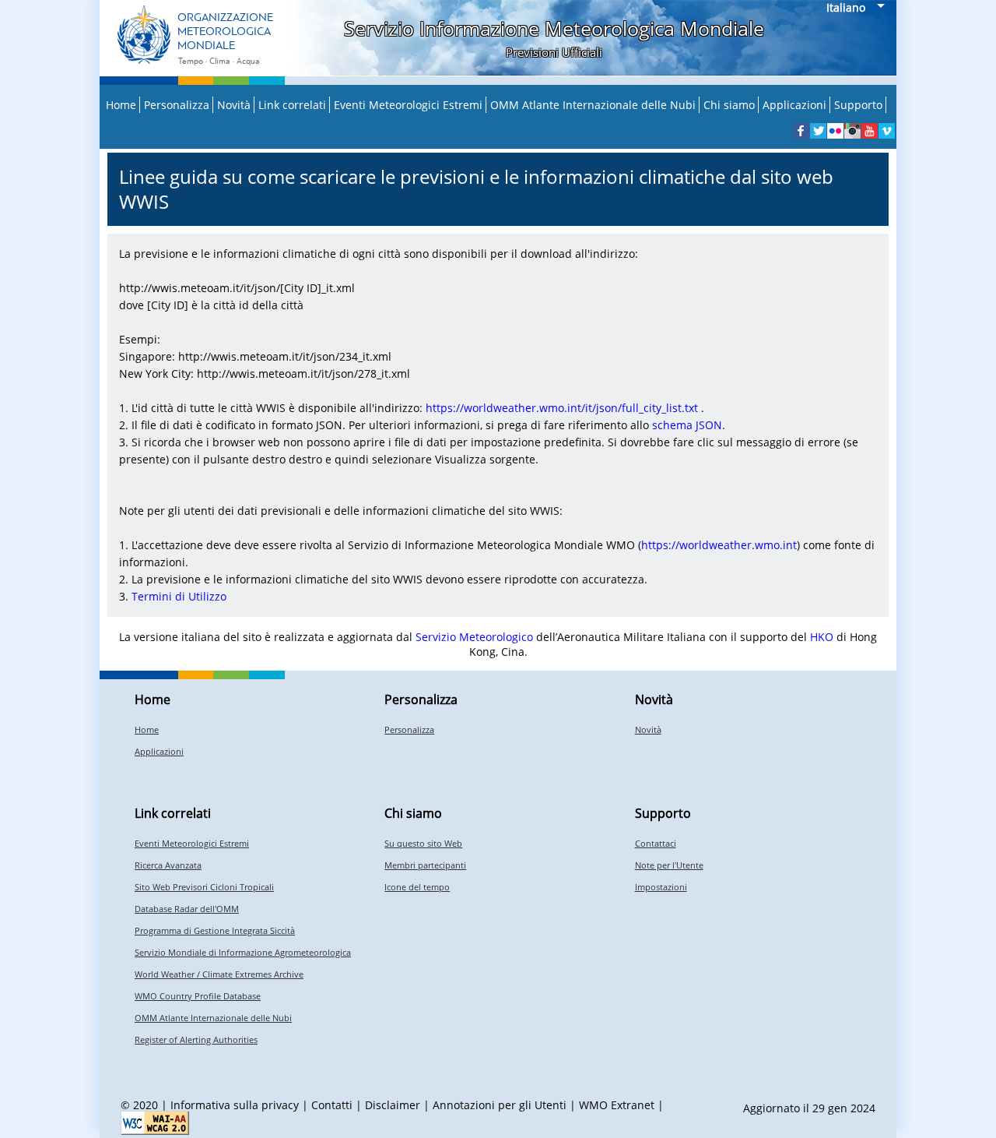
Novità (234, 104)
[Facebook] (801, 131)
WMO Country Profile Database (198, 996)
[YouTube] (869, 131)
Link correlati (292, 104)
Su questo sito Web (423, 843)
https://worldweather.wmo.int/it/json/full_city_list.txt (562, 407)
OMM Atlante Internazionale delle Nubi (593, 104)
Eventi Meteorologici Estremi (408, 104)
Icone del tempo (417, 887)
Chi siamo (729, 104)
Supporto (858, 104)
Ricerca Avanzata (168, 865)
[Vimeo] (887, 131)
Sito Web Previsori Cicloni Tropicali (204, 887)
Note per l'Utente (669, 865)
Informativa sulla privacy (234, 1104)
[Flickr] (835, 131)
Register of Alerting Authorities (196, 1039)
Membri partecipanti (425, 865)
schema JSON (687, 425)
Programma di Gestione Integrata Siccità (215, 930)
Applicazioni (794, 104)
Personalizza (176, 104)
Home (121, 104)
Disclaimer (392, 1104)
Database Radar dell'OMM (187, 908)
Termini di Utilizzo (179, 596)
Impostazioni (661, 887)
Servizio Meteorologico (474, 636)
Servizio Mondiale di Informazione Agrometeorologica (243, 952)
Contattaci (655, 843)
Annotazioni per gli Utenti (499, 1104)
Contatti (331, 1104)
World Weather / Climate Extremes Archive (219, 974)
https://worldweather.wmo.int (719, 544)
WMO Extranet (616, 1104)
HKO (821, 636)
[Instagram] (852, 131)
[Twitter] (818, 131)
